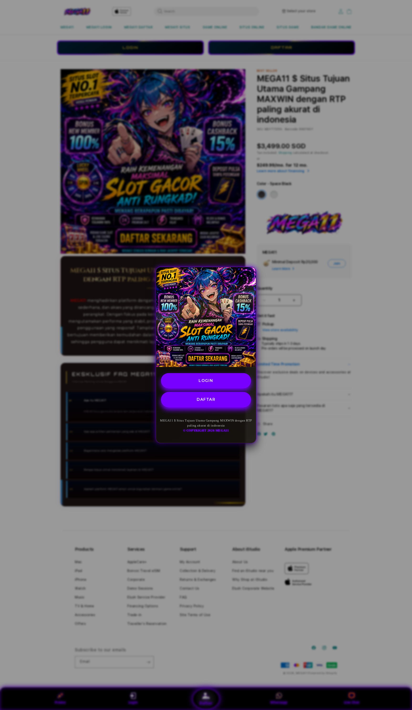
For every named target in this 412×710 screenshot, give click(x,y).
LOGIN (206, 380)
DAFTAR (206, 399)
